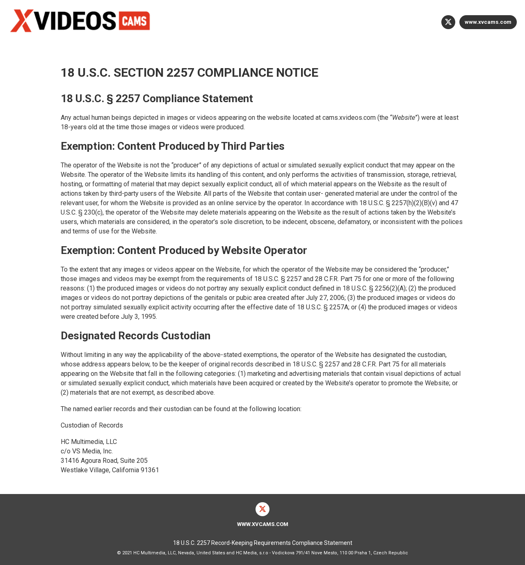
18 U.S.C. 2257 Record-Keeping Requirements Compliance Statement (262, 543)
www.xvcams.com (488, 22)
